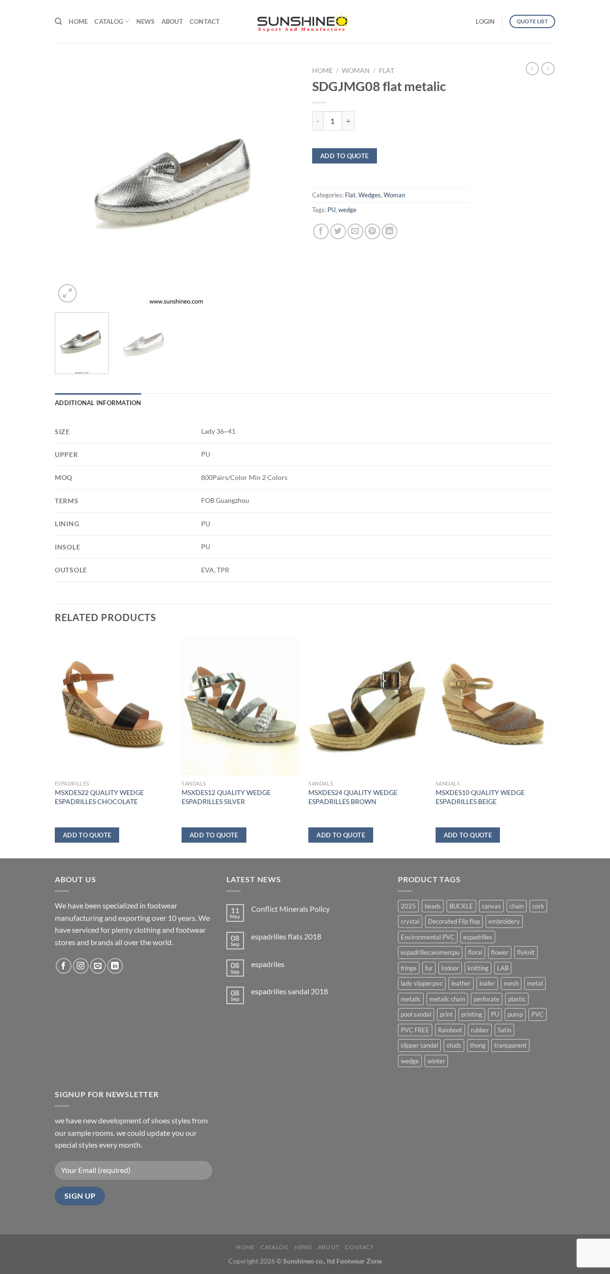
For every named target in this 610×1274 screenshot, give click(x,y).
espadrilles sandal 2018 (289, 991)
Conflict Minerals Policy (290, 908)
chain (516, 906)
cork (538, 906)
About (172, 21)
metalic (411, 999)
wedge (347, 210)
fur (429, 968)
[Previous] (71, 183)
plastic (517, 999)
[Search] (58, 21)
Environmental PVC (428, 937)
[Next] (281, 183)
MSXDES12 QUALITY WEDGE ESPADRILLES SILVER (226, 796)
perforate (486, 999)
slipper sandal (419, 1045)
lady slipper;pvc (422, 983)
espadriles (268, 963)
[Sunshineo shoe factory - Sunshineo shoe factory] (305, 21)
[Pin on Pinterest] (372, 231)
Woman (356, 70)
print (446, 1014)
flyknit (526, 952)
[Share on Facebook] (321, 231)
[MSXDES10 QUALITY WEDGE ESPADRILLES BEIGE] (494, 705)
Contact (205, 21)
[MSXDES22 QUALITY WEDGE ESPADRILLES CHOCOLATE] (114, 705)
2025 (408, 906)
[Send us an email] (98, 966)
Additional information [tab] (98, 403)
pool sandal (416, 1014)
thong (478, 1045)
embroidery (504, 921)
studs (454, 1045)
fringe (409, 968)
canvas (491, 906)
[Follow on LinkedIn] (115, 966)
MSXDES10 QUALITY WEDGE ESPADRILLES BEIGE (480, 796)
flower (499, 952)
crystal (410, 921)
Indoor (450, 968)
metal (535, 983)
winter (436, 1061)
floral (475, 952)
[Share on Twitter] (338, 231)
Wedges (369, 195)
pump (515, 1014)
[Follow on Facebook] (63, 966)
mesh (511, 983)
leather (461, 983)
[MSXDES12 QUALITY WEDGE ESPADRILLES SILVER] (240, 705)
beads (433, 906)
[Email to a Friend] (355, 231)
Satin (504, 1030)
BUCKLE (461, 906)
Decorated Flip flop (454, 921)
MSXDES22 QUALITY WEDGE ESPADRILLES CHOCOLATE (99, 796)
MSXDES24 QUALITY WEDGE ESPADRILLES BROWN (352, 796)
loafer (487, 983)
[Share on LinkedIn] (389, 231)
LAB (502, 968)
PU (331, 210)
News (145, 21)
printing (471, 1014)
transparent (510, 1045)
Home (78, 21)
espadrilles (477, 937)
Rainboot (450, 1030)
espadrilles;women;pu (430, 952)
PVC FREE (415, 1030)
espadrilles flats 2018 (286, 936)
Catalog (108, 21)
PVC (537, 1014)
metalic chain (447, 999)
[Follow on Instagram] (81, 966)
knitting (478, 968)
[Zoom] (67, 293)
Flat (386, 70)
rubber (480, 1030)
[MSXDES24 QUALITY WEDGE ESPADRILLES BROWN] (367, 705)
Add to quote (344, 156)
